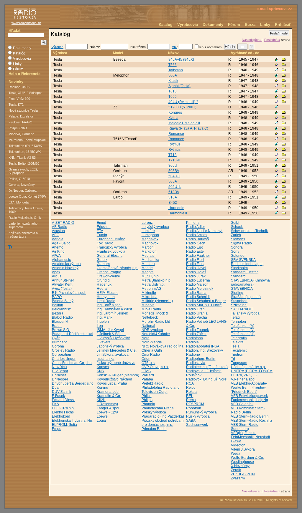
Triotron (237, 355)
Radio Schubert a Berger (206, 301)
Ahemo (57, 247)
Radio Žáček (196, 334)
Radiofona (194, 338)
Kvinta (173, 118)
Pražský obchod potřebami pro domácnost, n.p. (163, 422)
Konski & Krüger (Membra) (118, 375)
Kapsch (103, 367)
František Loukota (111, 251)
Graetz (102, 260)
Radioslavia (195, 363)
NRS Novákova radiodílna (162, 346)
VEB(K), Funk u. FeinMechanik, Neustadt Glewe (250, 437)
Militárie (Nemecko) (157, 301)
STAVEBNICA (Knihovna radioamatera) (250, 282)
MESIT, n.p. (151, 276)
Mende (147, 268)
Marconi (148, 247)
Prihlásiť (283, 24)
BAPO (57, 297)
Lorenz (147, 223)
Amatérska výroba (66, 264)
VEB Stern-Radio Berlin (250, 416)
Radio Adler (195, 227)
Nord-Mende (152, 342)
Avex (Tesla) (62, 289)
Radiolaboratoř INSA (202, 346)
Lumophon (150, 235)
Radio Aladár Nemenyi (204, 231)
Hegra (102, 289)
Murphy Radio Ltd (156, 322)
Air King (58, 251)
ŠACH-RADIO (242, 309)
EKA (55, 404)
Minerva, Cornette (21, 134)
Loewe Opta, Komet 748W (27, 196)
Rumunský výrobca (201, 412)
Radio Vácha (196, 317)
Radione (193, 355)
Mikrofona (149, 297)
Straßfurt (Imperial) (246, 297)
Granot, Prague (109, 272)
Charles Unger (64, 359)
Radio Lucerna (198, 280)
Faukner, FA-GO (20, 122)
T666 (172, 97)
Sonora (237, 247)
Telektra (237, 342)
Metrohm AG (151, 289)
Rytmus (174, 144)
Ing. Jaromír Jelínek (112, 313)
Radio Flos (194, 264)
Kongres (175, 112)
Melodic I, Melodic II (184, 123)
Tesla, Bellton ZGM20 (24, 163)
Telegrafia (239, 338)
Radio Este (195, 251)
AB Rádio (59, 227)
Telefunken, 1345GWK (25, 151)
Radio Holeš (196, 272)
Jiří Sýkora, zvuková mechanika (113, 357)
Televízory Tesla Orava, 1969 (26, 210)
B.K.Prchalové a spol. (69, 293)
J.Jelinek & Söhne (111, 334)
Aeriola (57, 239)
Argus (56, 276)
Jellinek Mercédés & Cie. (117, 350)
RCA (190, 383)
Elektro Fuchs (63, 412)
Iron (100, 326)
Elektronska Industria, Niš (72, 420)
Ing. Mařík (104, 317)
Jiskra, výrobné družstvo (116, 363)
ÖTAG (146, 371)
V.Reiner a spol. (243, 379)
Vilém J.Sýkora (243, 449)
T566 (172, 65)
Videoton (238, 445)
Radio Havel (196, 268)
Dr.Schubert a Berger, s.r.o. (73, 383)
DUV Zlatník (61, 392)
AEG (55, 235)
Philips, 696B (18, 128)
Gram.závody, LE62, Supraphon (23, 171)
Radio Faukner (198, 256)
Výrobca (57, 47)
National (148, 326)
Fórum (234, 24)
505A (172, 181)
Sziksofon (239, 305)
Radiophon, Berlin (200, 359)
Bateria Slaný (62, 301)
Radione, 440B (19, 87)
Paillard (148, 375)
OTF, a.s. (148, 363)
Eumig (102, 235)
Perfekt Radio (152, 383)
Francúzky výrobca (112, 247)
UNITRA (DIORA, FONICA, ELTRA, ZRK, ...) (252, 373)
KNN (100, 371)
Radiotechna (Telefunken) (207, 367)
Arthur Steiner (63, 280)
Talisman (175, 70)
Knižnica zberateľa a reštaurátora (23, 234)
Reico (191, 387)
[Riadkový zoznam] (242, 47)
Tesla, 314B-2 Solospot (25, 93)
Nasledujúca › (252, 40)
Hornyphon (106, 297)
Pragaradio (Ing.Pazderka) (163, 416)
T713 (172, 155)
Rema (191, 400)
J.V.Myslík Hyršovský (113, 338)
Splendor (238, 256)
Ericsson (104, 227)
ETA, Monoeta (19, 202)
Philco (147, 396)
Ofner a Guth (152, 350)
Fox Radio (105, 243)
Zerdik (236, 470)
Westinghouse (242, 462)
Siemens (238, 239)
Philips (147, 400)
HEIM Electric (107, 293)
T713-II (174, 160)
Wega (235, 453)
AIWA (56, 256)
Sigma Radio (241, 243)
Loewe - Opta (107, 412)
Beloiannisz (61, 309)
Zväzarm (238, 478)
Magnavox (150, 239)
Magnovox (150, 243)
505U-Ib (174, 187)
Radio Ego (194, 247)
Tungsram (239, 363)
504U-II (174, 176)
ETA (100, 231)
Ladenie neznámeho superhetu (23, 225)
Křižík (101, 400)
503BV (173, 171)
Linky (265, 24)
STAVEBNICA (242, 289)
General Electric (109, 256)
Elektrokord (61, 416)
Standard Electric (244, 272)
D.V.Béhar (60, 371)
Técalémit (239, 350)
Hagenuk (104, 284)
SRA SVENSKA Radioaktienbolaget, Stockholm (247, 264)
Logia (101, 420)
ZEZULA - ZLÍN (243, 474)
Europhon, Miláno (111, 239)
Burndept (59, 342)
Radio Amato (196, 235)
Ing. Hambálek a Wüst (114, 309)
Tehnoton (238, 322)
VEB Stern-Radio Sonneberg (244, 427)
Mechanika (150, 260)
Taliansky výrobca (245, 313)
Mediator (149, 256)
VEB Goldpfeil (242, 404)
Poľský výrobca (154, 412)
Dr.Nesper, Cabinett (23, 190)
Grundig (103, 280)
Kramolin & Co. (109, 396)
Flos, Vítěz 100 (19, 98)
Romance (176, 134)
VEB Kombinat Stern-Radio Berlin (248, 410)
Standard (238, 276)
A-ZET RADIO (63, 223)
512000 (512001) (182, 107)
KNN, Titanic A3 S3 (22, 157)
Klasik (173, 81)
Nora (146, 338)
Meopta (148, 272)
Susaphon (239, 301)
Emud (101, 223)
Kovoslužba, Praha (112, 383)
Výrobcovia (187, 24)
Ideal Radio (106, 301)
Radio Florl (195, 260)
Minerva (148, 305)
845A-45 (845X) (181, 59)
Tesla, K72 (16, 104)
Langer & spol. (108, 408)
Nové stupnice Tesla (23, 110)
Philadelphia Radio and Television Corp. (161, 389)
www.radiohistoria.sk (26, 23)
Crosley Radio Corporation (63, 352)
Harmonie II (177, 213)
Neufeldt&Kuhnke (156, 334)
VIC (174, 47)
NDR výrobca (152, 330)
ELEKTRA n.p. (63, 408)
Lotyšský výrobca (155, 227)
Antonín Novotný (65, 268)
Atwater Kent (62, 284)
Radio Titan (195, 309)
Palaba (147, 379)
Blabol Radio (62, 317)
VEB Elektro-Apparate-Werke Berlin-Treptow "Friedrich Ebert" (249, 387)
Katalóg (166, 24)
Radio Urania (197, 313)
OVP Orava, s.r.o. (155, 367)
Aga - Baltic (61, 243)
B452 (172, 203)
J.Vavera (104, 342)
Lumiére (148, 231)
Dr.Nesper (60, 379)
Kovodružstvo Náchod (114, 379)
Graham (103, 264)
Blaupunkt (60, 322)
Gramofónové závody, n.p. (117, 268)
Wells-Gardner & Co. (247, 458)
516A (172, 197)
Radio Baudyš (197, 239)
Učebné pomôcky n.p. (248, 367)
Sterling (237, 293)
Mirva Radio (151, 309)
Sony (235, 251)
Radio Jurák (196, 276)
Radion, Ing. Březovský (204, 350)
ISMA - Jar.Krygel (110, 330)
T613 (172, 91)
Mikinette (149, 293)
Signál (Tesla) (179, 86)
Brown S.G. (61, 330)
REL (189, 396)
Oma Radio (151, 355)
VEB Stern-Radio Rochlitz (251, 420)
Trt (233, 359)
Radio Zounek (197, 330)
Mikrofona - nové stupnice (27, 140)
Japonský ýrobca (110, 346)
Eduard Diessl (63, 400)
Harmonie (176, 208)
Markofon (149, 251)
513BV (173, 192)
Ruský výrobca (198, 416)
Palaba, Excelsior (21, 116)
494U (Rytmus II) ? (183, 102)
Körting (102, 387)
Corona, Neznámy (22, 184)
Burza (250, 24)
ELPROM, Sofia (64, 425)
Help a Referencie (24, 74)
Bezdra (57, 313)
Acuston (58, 231)
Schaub (237, 227)
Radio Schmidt (198, 297)
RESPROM (195, 404)
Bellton (57, 305)
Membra (148, 264)
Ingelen (103, 322)
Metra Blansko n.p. (156, 280)
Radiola (192, 342)
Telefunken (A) (242, 326)
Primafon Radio (154, 429)
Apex (56, 272)
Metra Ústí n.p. (153, 284)
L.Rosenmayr (107, 404)
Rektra (191, 392)
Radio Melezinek (199, 289)
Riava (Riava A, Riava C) (188, 128)
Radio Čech (195, 243)
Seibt (235, 223)
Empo (56, 429)
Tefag (235, 317)
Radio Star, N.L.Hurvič (203, 305)
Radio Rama (196, 293)
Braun (57, 326)
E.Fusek (58, 396)
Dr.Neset (59, 375)
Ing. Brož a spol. (109, 305)
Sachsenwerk (197, 425)
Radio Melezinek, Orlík (25, 217)
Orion (146, 359)
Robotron (193, 408)
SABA (191, 420)
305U (172, 165)
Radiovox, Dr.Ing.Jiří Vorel (206, 379)
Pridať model (279, 33)
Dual (56, 387)
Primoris (192, 223)
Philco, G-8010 (19, 179)
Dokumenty (213, 24)
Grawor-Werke (108, 276)
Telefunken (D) (243, 330)
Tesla (235, 346)
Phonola (148, 404)
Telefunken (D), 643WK (25, 146)
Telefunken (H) (243, 334)
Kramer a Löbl (108, 392)
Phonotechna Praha (158, 408)
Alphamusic (61, 260)
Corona (58, 346)
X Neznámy (240, 466)
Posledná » (272, 40)
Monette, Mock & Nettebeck (155, 315)
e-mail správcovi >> (275, 8)
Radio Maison (197, 284)
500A (172, 75)
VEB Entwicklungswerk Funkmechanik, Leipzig (249, 398)
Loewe (102, 416)
